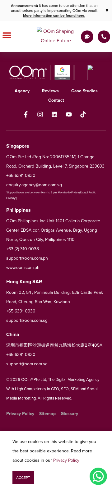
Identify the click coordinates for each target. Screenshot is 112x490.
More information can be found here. (54, 15)
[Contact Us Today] (104, 36)
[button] (23, 477)
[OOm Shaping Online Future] (56, 37)
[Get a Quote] (87, 36)
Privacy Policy (66, 460)
